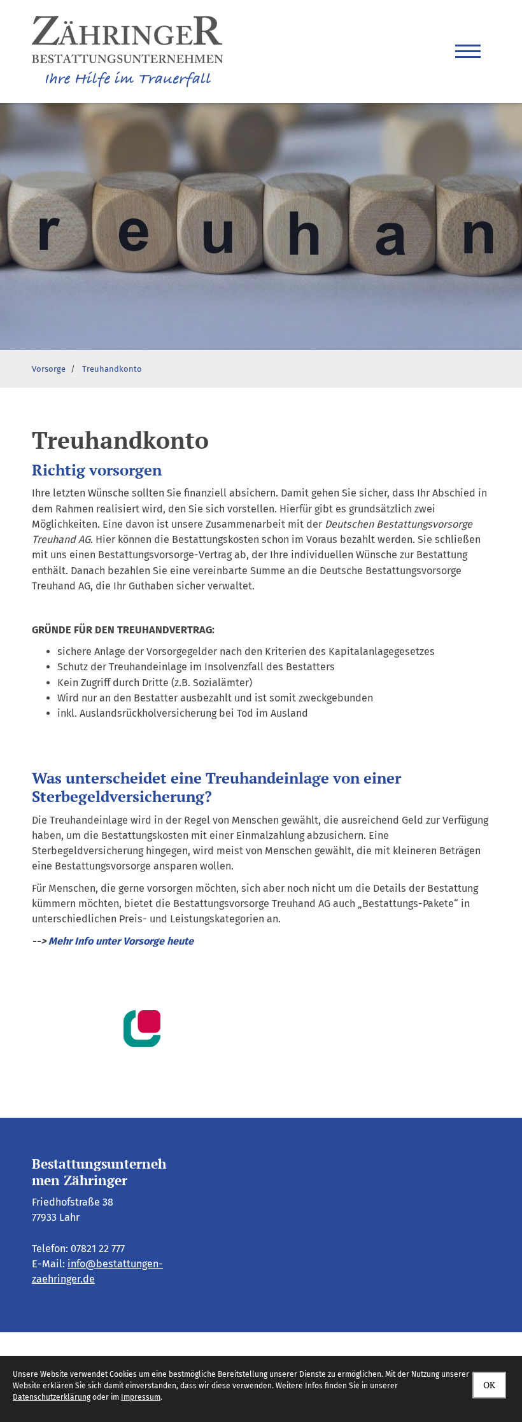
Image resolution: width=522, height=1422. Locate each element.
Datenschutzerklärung (51, 1397)
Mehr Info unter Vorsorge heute (121, 941)
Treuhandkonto (112, 369)
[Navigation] (468, 51)
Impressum (140, 1397)
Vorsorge (49, 369)
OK (489, 1385)
